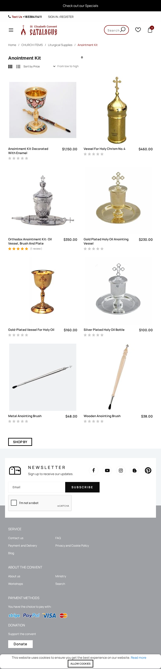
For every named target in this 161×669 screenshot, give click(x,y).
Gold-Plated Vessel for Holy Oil (31, 330)
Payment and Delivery (22, 545)
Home (12, 45)
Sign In (53, 17)
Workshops (15, 584)
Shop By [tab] (20, 442)
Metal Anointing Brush (25, 416)
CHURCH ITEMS (32, 45)
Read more (138, 657)
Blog (11, 553)
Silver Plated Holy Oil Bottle (104, 330)
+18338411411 (32, 17)
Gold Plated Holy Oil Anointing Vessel (106, 241)
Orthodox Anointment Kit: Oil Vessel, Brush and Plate (30, 241)
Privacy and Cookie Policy (72, 545)
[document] (80, 661)
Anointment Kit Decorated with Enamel (28, 151)
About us (14, 576)
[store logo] (38, 30)
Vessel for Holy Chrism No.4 (104, 149)
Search (60, 584)
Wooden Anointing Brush (102, 416)
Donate (20, 644)
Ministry (60, 576)
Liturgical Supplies (60, 45)
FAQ (58, 538)
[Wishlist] (138, 31)
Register (67, 17)
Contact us (15, 538)
